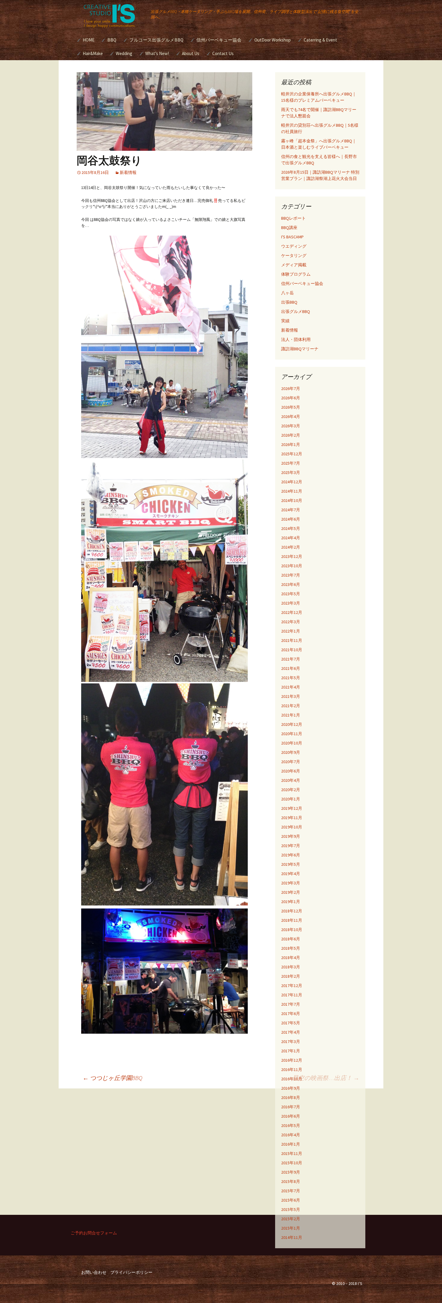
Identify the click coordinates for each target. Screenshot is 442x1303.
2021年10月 (291, 649)
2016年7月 (290, 1107)
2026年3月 (290, 426)
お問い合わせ (93, 1272)
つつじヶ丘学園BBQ (112, 1078)
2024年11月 (291, 491)
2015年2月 (290, 1218)
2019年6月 (290, 855)
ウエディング (293, 246)
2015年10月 (291, 1162)
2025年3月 (290, 472)
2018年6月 (290, 939)
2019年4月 (290, 873)
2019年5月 (290, 864)
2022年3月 (290, 621)
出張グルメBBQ (295, 311)
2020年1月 (290, 799)
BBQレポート (293, 218)
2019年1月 (290, 901)
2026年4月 (290, 416)
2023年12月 (291, 556)
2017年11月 (291, 995)
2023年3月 (290, 603)
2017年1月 (290, 1051)
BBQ (111, 40)
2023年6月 (290, 584)
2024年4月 (290, 537)
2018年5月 (290, 948)
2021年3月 (290, 696)
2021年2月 (290, 705)
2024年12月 (291, 481)
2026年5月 (290, 407)
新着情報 (128, 172)
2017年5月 (290, 1023)
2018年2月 (290, 976)
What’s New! (157, 53)
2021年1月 (290, 715)
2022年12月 (291, 612)
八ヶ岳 (287, 293)
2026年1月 (290, 444)
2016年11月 (291, 1069)
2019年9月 (290, 836)
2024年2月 (290, 547)
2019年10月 (291, 827)
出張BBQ (289, 302)
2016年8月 (290, 1097)
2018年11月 (291, 920)
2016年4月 (290, 1134)
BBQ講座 (289, 227)
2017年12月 (291, 985)
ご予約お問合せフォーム (94, 1233)
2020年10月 (291, 743)
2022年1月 (290, 631)
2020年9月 (290, 752)
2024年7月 (290, 509)
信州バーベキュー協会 (218, 40)
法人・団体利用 (296, 339)
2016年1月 (290, 1144)
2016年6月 (290, 1116)
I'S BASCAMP (292, 237)
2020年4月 (290, 780)
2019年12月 (291, 808)
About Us (190, 53)
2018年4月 (290, 957)
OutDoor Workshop (272, 40)
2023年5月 (290, 593)
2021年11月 (291, 640)
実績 (285, 320)
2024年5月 (290, 528)
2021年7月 (290, 659)
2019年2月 (290, 892)
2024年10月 (291, 500)
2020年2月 (290, 789)
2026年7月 (290, 388)
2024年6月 (290, 519)
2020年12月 (291, 724)
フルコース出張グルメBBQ (156, 40)
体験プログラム (296, 274)
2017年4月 (290, 1032)
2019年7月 (290, 845)
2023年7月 (290, 575)
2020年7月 (290, 761)
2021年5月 (290, 677)
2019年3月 (290, 883)
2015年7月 (290, 1190)
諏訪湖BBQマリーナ (299, 348)
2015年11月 (291, 1153)
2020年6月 (290, 771)
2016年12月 (291, 1060)
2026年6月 (290, 398)
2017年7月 (290, 1004)
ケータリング (293, 255)
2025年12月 (291, 454)
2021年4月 (290, 687)
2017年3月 (290, 1041)
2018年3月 (290, 967)
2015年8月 (290, 1181)
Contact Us (223, 53)
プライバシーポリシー (131, 1272)
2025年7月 (290, 463)
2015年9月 (290, 1172)
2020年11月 (291, 733)
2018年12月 (291, 911)
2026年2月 (290, 435)
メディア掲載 (293, 265)
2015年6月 (290, 1200)
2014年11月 (291, 1237)
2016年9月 (290, 1088)
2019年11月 (291, 817)
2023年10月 (291, 565)
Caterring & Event (320, 40)
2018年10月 (291, 929)
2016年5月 (290, 1125)
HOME (88, 40)
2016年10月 (291, 1079)
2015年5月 (290, 1209)
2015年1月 (290, 1228)
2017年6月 (290, 1013)
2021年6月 (290, 668)
